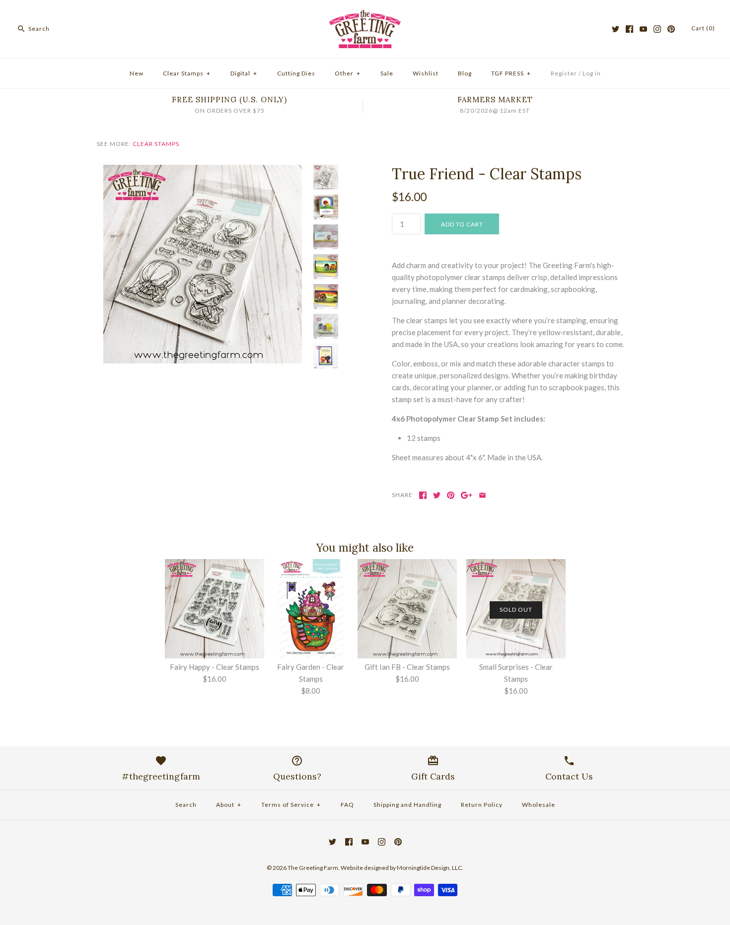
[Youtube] (643, 29)
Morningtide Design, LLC (429, 867)
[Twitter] (615, 29)
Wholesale (538, 804)
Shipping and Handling (407, 804)
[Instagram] (657, 29)
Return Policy (482, 804)
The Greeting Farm (313, 867)
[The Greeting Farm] (365, 15)
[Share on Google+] (466, 495)
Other (348, 73)
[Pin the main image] (450, 495)
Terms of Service (291, 804)
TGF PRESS (511, 73)
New (137, 73)
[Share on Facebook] (423, 495)
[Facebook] (629, 29)
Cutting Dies (296, 73)
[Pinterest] (671, 29)
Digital (243, 73)
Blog (465, 73)
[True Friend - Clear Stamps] (202, 170)
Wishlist (425, 73)
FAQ (347, 804)
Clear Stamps (187, 73)
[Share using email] (482, 495)
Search (186, 804)
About (228, 804)
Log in (592, 73)
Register (564, 73)
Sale (386, 73)
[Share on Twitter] (436, 495)
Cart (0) (703, 28)
